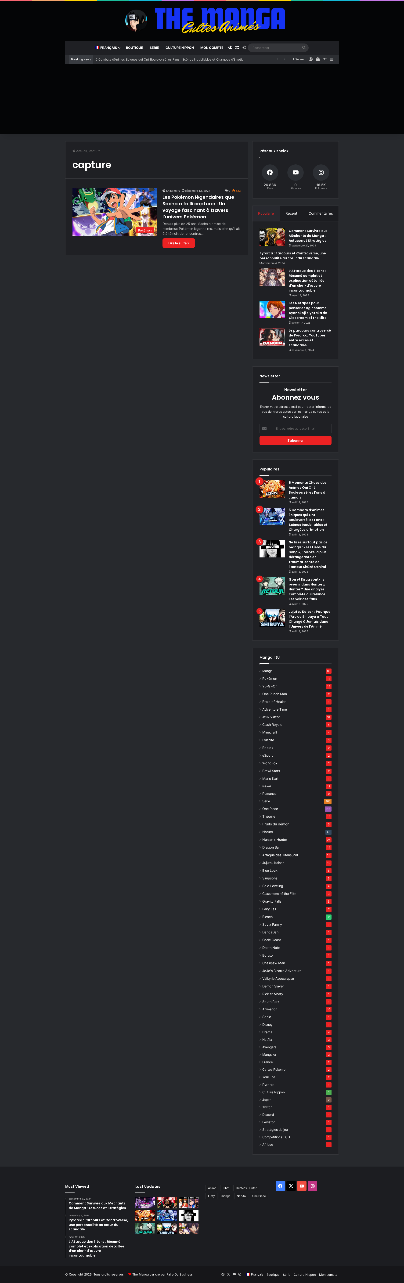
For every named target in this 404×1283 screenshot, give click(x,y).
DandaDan (270, 932)
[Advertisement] (202, 99)
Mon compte (212, 48)
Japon (266, 1100)
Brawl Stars (271, 771)
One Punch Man (274, 694)
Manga (267, 671)
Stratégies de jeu (275, 1129)
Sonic (266, 1017)
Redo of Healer (274, 702)
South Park (270, 1002)
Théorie (268, 816)
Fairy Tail (269, 909)
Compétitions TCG (276, 1137)
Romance (269, 793)
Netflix (267, 1039)
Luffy (211, 1196)
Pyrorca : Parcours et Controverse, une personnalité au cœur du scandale (293, 255)
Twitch (267, 1107)
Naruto (267, 832)
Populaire (266, 213)
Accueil (81, 151)
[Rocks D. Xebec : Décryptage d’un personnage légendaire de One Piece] (167, 1202)
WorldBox (270, 763)
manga (225, 1196)
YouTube (268, 1077)
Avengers (269, 1047)
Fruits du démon (275, 824)
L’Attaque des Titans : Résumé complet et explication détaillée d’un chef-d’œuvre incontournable (307, 280)
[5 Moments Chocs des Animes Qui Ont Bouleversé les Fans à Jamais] (272, 489)
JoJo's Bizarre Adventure (281, 971)
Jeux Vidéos (271, 717)
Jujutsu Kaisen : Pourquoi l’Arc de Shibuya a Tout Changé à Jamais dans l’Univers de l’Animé (310, 619)
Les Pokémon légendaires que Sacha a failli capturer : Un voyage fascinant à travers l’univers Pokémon (198, 207)
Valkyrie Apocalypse (278, 978)
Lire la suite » (178, 243)
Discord (268, 1115)
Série (154, 48)
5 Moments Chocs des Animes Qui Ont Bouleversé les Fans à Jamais (308, 490)
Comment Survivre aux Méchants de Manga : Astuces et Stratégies (308, 235)
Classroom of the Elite (279, 894)
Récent (291, 213)
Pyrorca (268, 1085)
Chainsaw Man (273, 963)
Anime (212, 1188)
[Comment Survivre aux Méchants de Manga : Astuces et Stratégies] (272, 237)
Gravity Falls (271, 901)
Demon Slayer (273, 986)
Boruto (267, 955)
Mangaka (269, 1054)
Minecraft (269, 732)
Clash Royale (272, 724)
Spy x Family (272, 924)
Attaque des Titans (280, 855)
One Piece (270, 809)
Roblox (267, 748)
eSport (267, 755)
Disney (267, 1024)
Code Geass (271, 940)
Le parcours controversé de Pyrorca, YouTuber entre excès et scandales (310, 337)
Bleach (267, 917)
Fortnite (268, 740)
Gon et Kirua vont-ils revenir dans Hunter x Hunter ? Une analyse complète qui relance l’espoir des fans (307, 589)
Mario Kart (270, 779)
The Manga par (143, 1274)
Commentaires (321, 213)
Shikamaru (173, 190)
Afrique (267, 1144)
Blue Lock (270, 870)
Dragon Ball (271, 847)
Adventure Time (274, 709)
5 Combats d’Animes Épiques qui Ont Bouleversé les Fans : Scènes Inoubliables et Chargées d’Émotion (170, 59)
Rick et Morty (272, 994)
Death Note (271, 948)
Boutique (134, 48)
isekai (266, 786)
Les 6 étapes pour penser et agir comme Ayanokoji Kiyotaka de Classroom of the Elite (308, 310)
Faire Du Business (179, 1274)
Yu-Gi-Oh (269, 686)
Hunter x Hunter (274, 840)
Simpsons (269, 878)
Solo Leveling (272, 886)
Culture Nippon (180, 48)
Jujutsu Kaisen (273, 863)
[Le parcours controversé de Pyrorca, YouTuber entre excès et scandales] (272, 337)
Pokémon (269, 678)
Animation (269, 1009)
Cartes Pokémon (274, 1069)
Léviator (268, 1122)
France (267, 1062)
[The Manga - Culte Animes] (202, 20)
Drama (267, 1032)
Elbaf (226, 1188)
